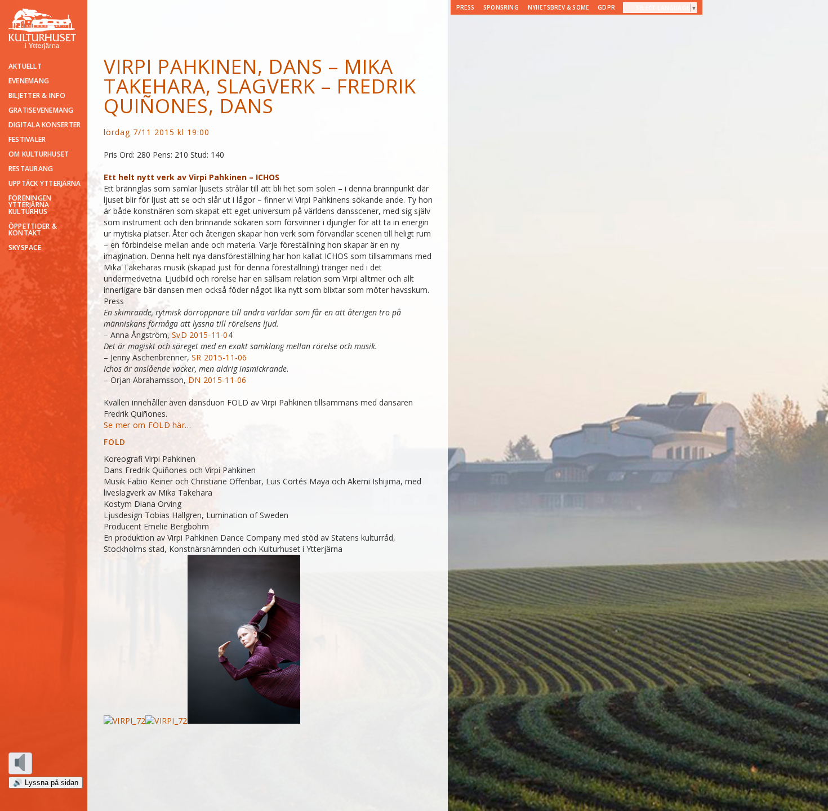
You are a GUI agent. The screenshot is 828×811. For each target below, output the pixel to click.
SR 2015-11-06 (219, 357)
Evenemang (28, 81)
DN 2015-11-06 (217, 380)
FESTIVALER (27, 139)
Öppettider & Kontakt (32, 230)
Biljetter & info (36, 95)
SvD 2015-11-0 (200, 334)
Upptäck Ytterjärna (44, 183)
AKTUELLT (25, 66)
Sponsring (501, 7)
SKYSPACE (24, 247)
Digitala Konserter (44, 125)
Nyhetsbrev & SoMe (558, 7)
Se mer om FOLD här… (147, 425)
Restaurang (30, 168)
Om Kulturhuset (38, 154)
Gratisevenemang (41, 110)
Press (465, 7)
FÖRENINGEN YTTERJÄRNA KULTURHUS (29, 205)
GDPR (606, 7)
